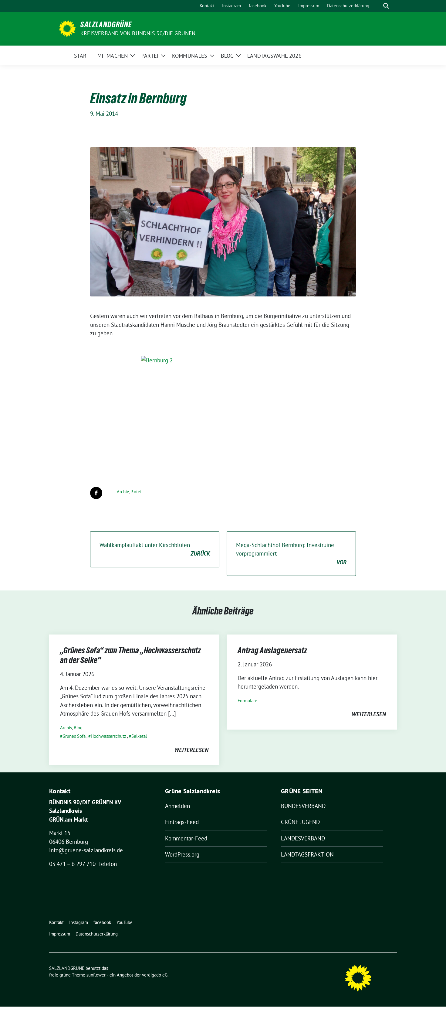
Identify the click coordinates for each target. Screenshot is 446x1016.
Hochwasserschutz (108, 736)
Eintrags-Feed (182, 822)
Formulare (247, 700)
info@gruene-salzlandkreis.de (86, 850)
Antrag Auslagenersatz (272, 650)
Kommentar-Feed (186, 838)
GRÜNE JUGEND (300, 822)
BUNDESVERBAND (303, 805)
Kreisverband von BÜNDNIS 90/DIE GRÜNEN (138, 33)
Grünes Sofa (74, 736)
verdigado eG (154, 975)
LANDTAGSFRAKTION (307, 854)
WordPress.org (182, 854)
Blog (78, 727)
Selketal (139, 736)
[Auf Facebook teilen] (96, 493)
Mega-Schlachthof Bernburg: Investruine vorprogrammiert (291, 553)
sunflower (96, 975)
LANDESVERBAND (303, 838)
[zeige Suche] (386, 6)
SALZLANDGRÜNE (106, 24)
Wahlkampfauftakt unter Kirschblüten (155, 549)
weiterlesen (191, 750)
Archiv (123, 491)
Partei (135, 491)
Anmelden (177, 805)
